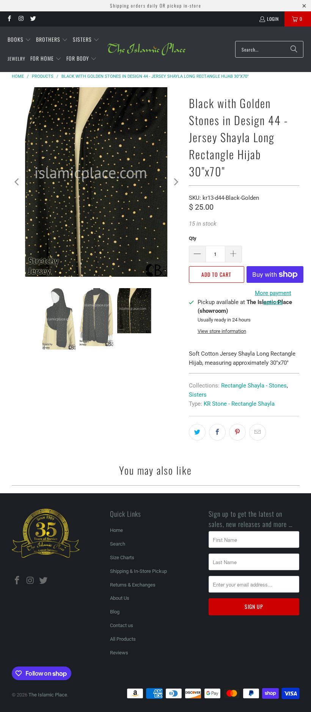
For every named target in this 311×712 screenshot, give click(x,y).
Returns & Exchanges (133, 585)
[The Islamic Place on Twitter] (33, 19)
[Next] (176, 182)
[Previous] (17, 182)
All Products (123, 639)
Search (117, 544)
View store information (222, 331)
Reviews (119, 653)
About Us (119, 598)
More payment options (273, 298)
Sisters (198, 394)
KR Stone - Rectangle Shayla (239, 403)
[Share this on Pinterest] (237, 432)
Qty (192, 238)
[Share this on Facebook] (217, 432)
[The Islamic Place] (146, 49)
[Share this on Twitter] (197, 432)
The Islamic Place (47, 695)
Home (116, 530)
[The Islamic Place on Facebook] (9, 19)
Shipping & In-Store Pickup (138, 571)
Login (273, 19)
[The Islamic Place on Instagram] (20, 19)
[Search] (293, 49)
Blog (114, 612)
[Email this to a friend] (257, 432)
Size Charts (122, 557)
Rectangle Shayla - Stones (254, 385)
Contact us (121, 625)
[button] (19, 39)
